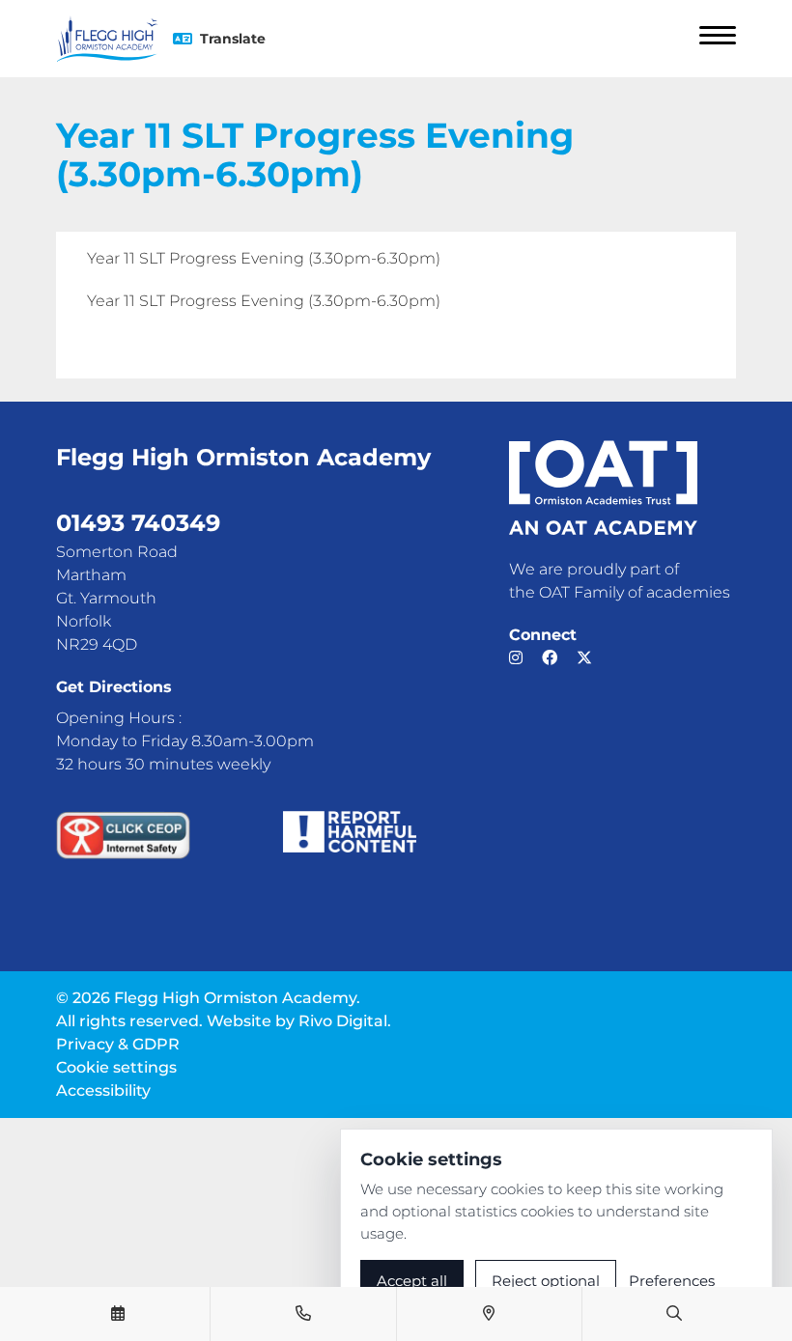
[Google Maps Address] (489, 1314)
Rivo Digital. (344, 1021)
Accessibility (103, 1090)
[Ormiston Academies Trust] (603, 487)
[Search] (674, 1314)
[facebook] (549, 658)
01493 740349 (138, 523)
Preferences (672, 1280)
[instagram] (516, 658)
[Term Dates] (118, 1314)
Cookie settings (116, 1067)
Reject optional (546, 1280)
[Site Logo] (114, 38)
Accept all (412, 1280)
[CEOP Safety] (123, 835)
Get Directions (114, 687)
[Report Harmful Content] (350, 831)
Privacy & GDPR (118, 1044)
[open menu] (717, 38)
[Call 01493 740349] (303, 1314)
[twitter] (584, 658)
